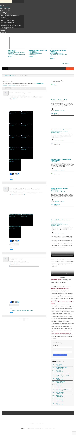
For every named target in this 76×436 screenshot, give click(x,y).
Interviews (36, 192)
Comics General (11, 51)
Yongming (56, 143)
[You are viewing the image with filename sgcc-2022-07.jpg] (15, 153)
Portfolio (3, 32)
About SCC (3, 29)
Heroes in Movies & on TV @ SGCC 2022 (20, 93)
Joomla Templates (52, 428)
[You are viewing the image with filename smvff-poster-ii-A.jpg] (15, 220)
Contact (2, 30)
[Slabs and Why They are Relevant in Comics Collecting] (62, 212)
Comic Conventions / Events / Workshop (16, 54)
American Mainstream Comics (35, 53)
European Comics (59, 395)
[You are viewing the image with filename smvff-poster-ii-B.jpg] (27, 220)
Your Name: (55, 345)
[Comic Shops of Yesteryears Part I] (62, 92)
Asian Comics (11, 53)
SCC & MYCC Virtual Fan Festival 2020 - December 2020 (25, 189)
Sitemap (44, 423)
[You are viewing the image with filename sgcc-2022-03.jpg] (15, 129)
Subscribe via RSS (59, 365)
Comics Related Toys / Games (37, 97)
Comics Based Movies (22, 96)
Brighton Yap (57, 204)
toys (28, 310)
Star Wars (14, 310)
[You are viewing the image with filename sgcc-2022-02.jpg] (27, 117)
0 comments (57, 110)
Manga (51, 55)
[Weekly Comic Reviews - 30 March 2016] (38, 43)
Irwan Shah (24, 261)
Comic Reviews (32, 54)
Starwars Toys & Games (16, 259)
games (31, 310)
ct (54, 84)
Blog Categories (5, 7)
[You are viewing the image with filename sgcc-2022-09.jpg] (15, 165)
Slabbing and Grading (55, 132)
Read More (10, 56)
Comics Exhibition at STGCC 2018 (8, 23)
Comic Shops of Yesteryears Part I (59, 99)
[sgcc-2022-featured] (27, 98)
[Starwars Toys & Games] (27, 263)
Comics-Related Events (7, 14)
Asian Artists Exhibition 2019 (7, 22)
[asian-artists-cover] (59, 43)
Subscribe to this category (60, 354)
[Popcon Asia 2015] (17, 43)
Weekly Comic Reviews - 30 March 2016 (38, 50)
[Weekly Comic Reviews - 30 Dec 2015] (62, 181)
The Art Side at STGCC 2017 (7, 27)
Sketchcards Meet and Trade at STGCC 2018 (11, 25)
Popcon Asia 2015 (12, 50)
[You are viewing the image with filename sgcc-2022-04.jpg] (27, 129)
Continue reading (14, 244)
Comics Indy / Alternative (34, 52)
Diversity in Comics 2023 (6, 19)
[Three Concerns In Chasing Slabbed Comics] (62, 121)
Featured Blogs (5, 8)
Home (2, 5)
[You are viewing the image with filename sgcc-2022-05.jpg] (15, 141)
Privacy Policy (38, 423)
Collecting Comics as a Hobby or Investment (59, 131)
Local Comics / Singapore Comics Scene (16, 52)
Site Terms (32, 423)
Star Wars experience (22, 310)
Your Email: (55, 349)
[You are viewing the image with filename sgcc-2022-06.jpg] (27, 141)
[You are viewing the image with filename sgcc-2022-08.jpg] (27, 153)
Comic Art (12, 97)
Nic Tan (55, 113)
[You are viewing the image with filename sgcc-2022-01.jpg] (15, 117)
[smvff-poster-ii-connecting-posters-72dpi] (27, 194)
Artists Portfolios (5, 10)
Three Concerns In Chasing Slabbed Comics (61, 129)
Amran (23, 95)
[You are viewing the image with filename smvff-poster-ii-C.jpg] (15, 232)
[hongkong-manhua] (62, 152)
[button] (30, 88)
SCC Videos (3, 12)
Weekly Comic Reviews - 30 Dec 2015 (59, 188)
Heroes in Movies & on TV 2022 (8, 20)
